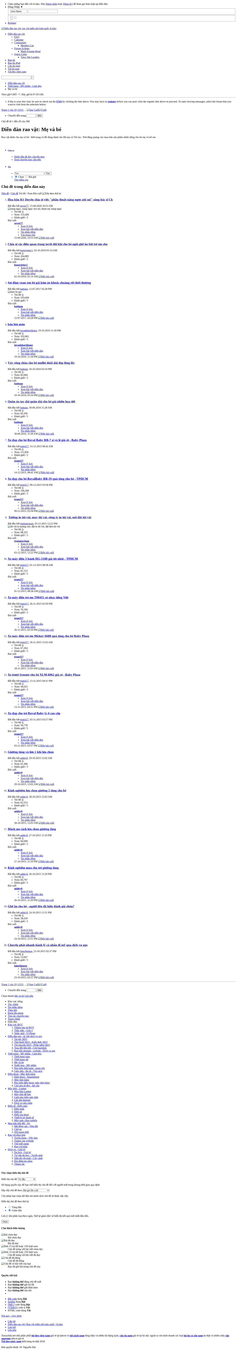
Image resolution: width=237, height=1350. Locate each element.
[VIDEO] (13, 1307)
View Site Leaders (30, 57)
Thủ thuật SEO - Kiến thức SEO (31, 1042)
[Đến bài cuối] (46, 237)
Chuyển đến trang (17, 115)
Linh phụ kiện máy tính (26, 1097)
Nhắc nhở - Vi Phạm (24, 1033)
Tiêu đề (5, 193)
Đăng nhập (51, 4)
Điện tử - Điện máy (18, 1106)
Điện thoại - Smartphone (26, 1077)
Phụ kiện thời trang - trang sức (29, 1068)
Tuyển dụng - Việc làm (26, 1137)
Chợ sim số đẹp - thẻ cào (26, 1085)
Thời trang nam (22, 1056)
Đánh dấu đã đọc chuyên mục (29, 156)
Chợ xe (18, 1129)
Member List (27, 45)
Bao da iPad (14, 63)
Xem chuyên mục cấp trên (27, 159)
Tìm (9, 167)
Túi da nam (13, 68)
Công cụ (11, 150)
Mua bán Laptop (22, 1091)
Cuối (36, 110)
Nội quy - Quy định (11, 1316)
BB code (12, 1298)
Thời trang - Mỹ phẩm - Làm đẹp (24, 1053)
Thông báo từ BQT (24, 1027)
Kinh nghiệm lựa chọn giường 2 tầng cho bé (37, 790)
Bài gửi (32, 176)
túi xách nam (77, 1335)
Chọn (21, 176)
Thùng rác (19, 1164)
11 (22, 110)
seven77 (24, 205)
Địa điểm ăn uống (23, 1161)
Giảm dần (16, 1210)
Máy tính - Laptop (17, 1088)
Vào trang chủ (28, 235)
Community (20, 42)
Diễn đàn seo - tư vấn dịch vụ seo (25, 1036)
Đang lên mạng (15, 1013)
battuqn (24, 289)
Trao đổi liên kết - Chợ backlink (30, 1047)
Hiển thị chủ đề (9, 1179)
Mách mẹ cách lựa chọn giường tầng (32, 829)
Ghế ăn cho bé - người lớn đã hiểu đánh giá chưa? (41, 906)
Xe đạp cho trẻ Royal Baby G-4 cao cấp (34, 713)
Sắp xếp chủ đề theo (11, 1190)
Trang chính (14, 1018)
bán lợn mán (16, 324)
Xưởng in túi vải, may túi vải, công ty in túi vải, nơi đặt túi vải (50, 517)
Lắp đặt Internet (22, 1100)
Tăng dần (16, 1207)
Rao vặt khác (21, 1146)
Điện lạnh (19, 1108)
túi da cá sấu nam (193, 1335)
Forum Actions (21, 48)
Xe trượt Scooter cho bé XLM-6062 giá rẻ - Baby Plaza (44, 674)
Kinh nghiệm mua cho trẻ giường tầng (33, 867)
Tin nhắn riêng (28, 232)
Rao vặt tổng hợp (16, 1135)
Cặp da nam (14, 66)
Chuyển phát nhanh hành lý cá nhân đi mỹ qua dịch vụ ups (48, 945)
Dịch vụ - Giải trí (16, 1149)
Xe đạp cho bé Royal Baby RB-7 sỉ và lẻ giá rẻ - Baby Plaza (47, 440)
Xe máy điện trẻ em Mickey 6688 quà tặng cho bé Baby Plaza (48, 636)
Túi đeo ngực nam (11, 1341)
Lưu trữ (12, 1327)
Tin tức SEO (20, 1039)
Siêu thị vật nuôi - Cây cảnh (28, 1158)
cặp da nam (126, 1335)
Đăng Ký (68, 4)
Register (12, 23)
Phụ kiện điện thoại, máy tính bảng (32, 1082)
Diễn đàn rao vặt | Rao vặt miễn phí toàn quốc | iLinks (35, 1324)
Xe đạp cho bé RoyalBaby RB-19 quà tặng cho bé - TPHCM (48, 478)
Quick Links (20, 54)
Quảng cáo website (24, 1140)
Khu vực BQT (15, 1024)
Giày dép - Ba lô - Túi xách (28, 1071)
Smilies (11, 1301)
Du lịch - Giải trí (22, 1152)
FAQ (16, 36)
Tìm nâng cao (21, 179)
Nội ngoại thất (21, 1132)
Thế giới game (21, 1143)
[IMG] (11, 1304)
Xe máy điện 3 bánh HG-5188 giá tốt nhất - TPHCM (43, 558)
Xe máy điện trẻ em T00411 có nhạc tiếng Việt (38, 597)
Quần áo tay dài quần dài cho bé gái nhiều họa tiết (41, 401)
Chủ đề (14, 193)
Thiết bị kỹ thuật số (24, 1117)
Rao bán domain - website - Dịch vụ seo (34, 1050)
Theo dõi (12, 1010)
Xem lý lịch (27, 226)
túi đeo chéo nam (40, 1335)
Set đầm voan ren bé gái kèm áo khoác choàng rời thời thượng (49, 282)
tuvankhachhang (28, 330)
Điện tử (18, 1111)
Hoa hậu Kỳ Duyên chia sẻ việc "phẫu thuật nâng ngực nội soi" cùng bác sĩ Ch (60, 199)
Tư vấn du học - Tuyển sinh (28, 1155)
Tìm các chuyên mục (18, 1016)
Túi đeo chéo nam (17, 71)
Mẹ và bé (19, 1062)
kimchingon (26, 951)
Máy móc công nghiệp (25, 1120)
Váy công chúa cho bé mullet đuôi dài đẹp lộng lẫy (41, 362)
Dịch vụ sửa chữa (23, 1103)
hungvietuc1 (26, 250)
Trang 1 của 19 (9, 110)
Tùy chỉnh (13, 1004)
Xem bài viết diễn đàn (32, 229)
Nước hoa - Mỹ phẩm (25, 1065)
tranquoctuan (26, 523)
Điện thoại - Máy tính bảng (21, 1074)
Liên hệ (11, 1321)
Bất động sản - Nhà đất (26, 1126)
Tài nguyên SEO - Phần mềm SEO (32, 1045)
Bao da (11, 60)
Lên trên (29, 996)
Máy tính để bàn (22, 1094)
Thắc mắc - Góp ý (23, 1030)
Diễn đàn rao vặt (16, 34)
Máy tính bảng (21, 1079)
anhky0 (24, 758)
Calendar (18, 39)
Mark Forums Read (30, 51)
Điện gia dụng (21, 1114)
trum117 (24, 446)
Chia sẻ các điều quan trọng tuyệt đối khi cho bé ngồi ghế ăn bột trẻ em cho (58, 244)
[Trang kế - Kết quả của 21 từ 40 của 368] (30, 110)
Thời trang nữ (21, 1059)
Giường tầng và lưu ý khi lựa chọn (31, 752)
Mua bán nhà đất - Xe (19, 1123)
